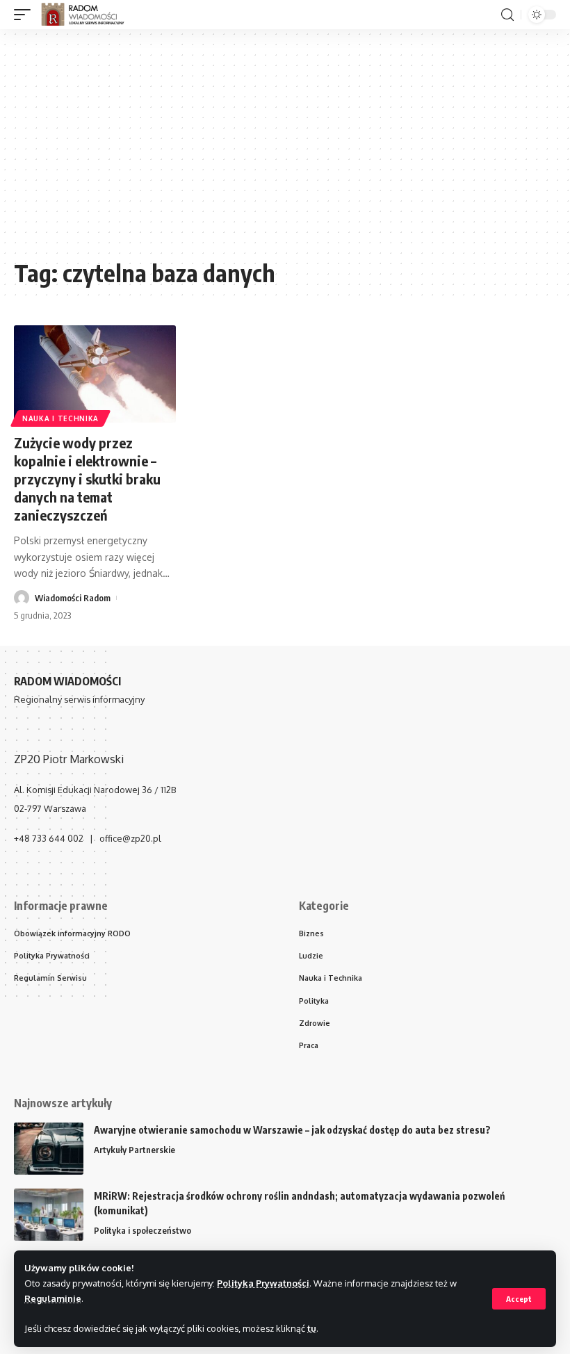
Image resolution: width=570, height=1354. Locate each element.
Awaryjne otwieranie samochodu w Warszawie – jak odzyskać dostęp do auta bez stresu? (292, 1130)
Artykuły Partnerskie (134, 1149)
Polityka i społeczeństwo (142, 1230)
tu (311, 1328)
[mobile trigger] (26, 14)
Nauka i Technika (60, 418)
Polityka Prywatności (263, 1283)
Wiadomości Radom (73, 597)
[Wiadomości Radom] (89, 14)
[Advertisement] (285, 151)
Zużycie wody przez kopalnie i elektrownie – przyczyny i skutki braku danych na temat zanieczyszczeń (87, 478)
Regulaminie (52, 1298)
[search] (507, 15)
